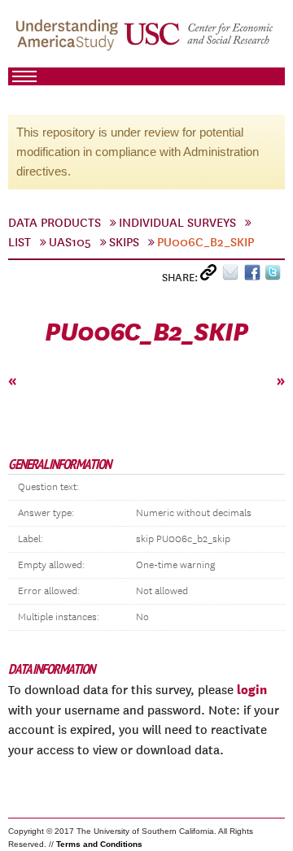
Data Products (54, 222)
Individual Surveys (177, 222)
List (19, 242)
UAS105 (70, 242)
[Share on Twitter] (275, 276)
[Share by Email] (233, 276)
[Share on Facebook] (254, 276)
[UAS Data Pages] (69, 41)
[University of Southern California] (199, 41)
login (252, 689)
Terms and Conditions (99, 844)
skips (124, 242)
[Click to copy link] (211, 276)
